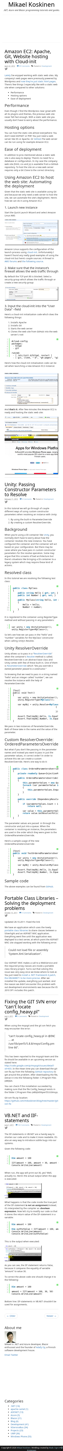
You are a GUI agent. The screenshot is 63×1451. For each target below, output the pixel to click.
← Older (11, 1315)
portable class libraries (16, 930)
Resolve (31, 656)
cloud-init (32, 252)
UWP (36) (15, 1433)
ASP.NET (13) (17, 1412)
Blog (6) (14, 1421)
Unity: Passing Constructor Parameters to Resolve (30, 489)
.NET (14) (15, 1406)
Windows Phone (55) (21, 1436)
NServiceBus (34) (19, 1427)
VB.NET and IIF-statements (21, 1117)
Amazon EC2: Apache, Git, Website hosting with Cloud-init (28, 56)
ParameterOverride (17, 665)
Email (7, 1354)
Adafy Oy (40, 1347)
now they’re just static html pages (38, 81)
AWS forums (11, 261)
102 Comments (23, 1125)
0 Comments (26, 913)
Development (47, 66)
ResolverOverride (43, 653)
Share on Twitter (6, 68)
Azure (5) (15, 1415)
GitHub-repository (44, 1071)
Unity (46, 534)
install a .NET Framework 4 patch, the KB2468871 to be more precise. (30, 976)
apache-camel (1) (19, 1409)
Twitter (14, 1354)
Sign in (57, 1447)
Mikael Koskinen (31, 4)
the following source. (33, 261)
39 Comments (24, 66)
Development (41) (20, 1424)
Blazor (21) (16, 1418)
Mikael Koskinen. (24, 1447)
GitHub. (38, 138)
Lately (8, 75)
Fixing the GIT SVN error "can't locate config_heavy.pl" (31, 1006)
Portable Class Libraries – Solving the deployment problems (31, 903)
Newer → (51, 1315)
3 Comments (27, 499)
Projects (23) (17, 1430)
